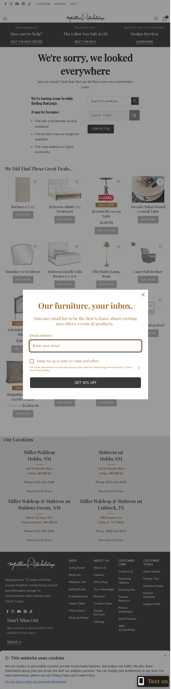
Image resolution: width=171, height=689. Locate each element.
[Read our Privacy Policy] (138, 367)
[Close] (143, 295)
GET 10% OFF (86, 382)
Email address (41, 335)
